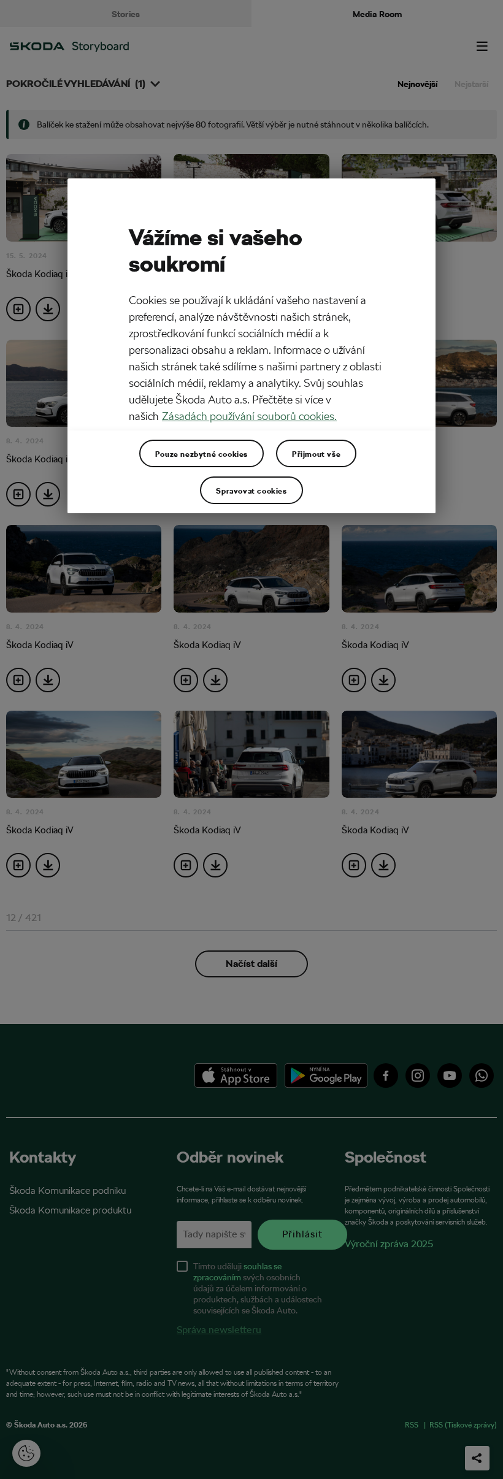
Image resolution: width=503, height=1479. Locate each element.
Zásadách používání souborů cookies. (249, 416)
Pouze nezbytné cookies (201, 453)
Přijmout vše (316, 453)
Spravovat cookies (251, 490)
